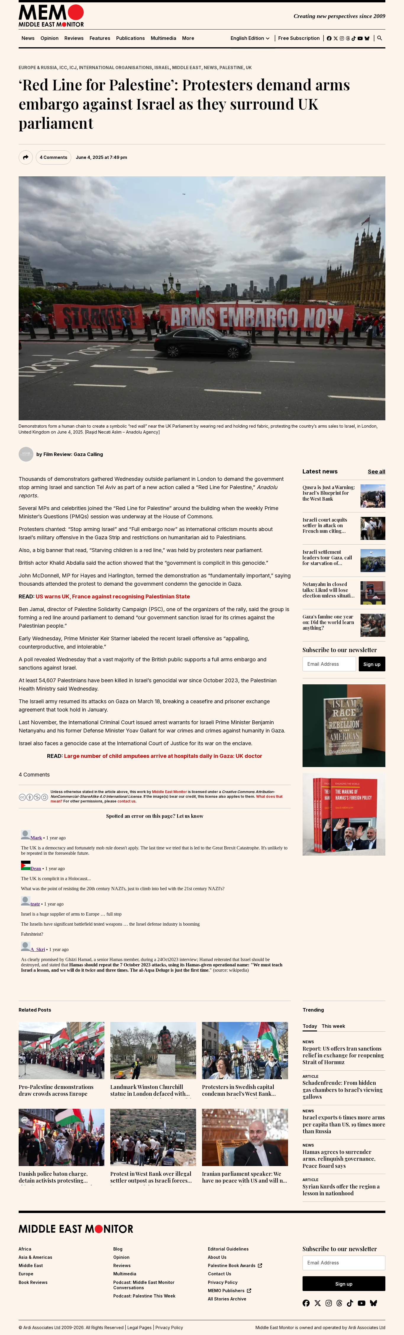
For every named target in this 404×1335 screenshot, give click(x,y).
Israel (162, 67)
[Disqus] (155, 901)
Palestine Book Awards (232, 1265)
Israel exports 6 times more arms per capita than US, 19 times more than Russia (344, 1124)
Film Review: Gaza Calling (73, 454)
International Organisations (115, 67)
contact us (126, 801)
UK (249, 67)
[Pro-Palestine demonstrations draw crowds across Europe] (61, 1050)
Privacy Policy (222, 1282)
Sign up (372, 664)
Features (100, 38)
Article (311, 1076)
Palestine (231, 67)
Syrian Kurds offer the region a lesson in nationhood (341, 1190)
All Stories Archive (227, 1298)
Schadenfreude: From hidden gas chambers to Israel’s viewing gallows (343, 1090)
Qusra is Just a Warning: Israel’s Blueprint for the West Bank (329, 493)
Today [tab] (310, 1026)
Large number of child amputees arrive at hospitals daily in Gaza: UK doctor (163, 756)
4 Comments (53, 157)
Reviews (74, 38)
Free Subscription (299, 38)
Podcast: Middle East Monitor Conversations (143, 1285)
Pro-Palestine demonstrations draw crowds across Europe (56, 1090)
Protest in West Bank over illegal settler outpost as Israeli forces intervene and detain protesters (150, 1177)
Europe (26, 1273)
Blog (117, 1248)
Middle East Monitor (169, 791)
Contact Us (219, 1273)
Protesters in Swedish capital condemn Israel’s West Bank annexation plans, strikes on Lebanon (238, 1091)
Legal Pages (139, 1327)
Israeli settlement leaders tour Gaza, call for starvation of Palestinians (327, 557)
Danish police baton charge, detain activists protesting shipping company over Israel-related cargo (57, 1177)
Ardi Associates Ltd (366, 1327)
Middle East (186, 67)
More (188, 38)
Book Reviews (33, 1282)
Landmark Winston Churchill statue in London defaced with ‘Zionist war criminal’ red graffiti (150, 1091)
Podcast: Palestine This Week (144, 1295)
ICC (63, 67)
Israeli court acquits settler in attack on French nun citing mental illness (325, 525)
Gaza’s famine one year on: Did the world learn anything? (328, 622)
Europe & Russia (38, 67)
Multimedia (163, 38)
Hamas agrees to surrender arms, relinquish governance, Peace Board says (339, 1159)
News (28, 38)
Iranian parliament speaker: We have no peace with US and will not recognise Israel (245, 1177)
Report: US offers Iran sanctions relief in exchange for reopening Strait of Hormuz (343, 1055)
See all (376, 471)
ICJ (73, 67)
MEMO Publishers (226, 1290)
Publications (130, 38)
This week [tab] (333, 1026)
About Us (217, 1257)
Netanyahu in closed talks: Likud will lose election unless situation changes (329, 589)
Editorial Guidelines (228, 1248)
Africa (25, 1248)
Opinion (50, 38)
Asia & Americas (35, 1257)
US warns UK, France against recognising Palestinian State (113, 596)
